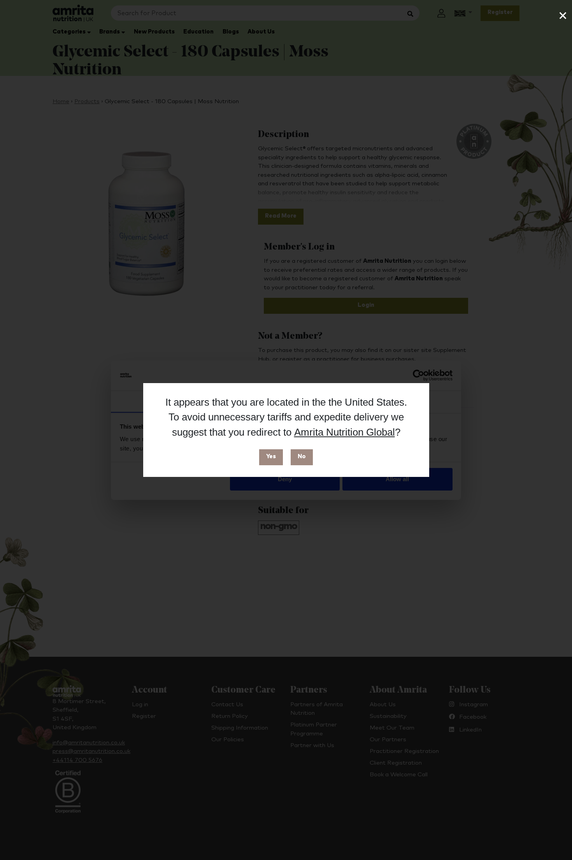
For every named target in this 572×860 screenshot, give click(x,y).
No (302, 456)
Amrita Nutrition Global (344, 432)
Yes (271, 456)
